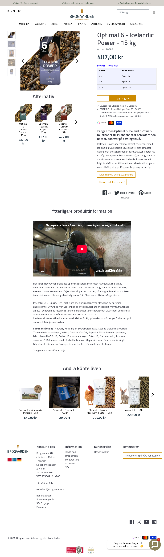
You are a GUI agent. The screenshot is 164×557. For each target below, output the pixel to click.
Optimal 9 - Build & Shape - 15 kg (43, 128)
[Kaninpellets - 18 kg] (133, 392)
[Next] (76, 60)
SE (14, 11)
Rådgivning (40, 24)
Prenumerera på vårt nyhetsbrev (142, 455)
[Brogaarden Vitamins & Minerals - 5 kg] (30, 392)
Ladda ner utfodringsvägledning (116, 174)
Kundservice (137, 24)
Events (82, 24)
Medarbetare (72, 459)
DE (19, 11)
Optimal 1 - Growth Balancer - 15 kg (64, 128)
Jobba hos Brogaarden (71, 454)
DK (9, 11)
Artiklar (69, 24)
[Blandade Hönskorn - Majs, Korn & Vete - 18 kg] (99, 392)
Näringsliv (97, 24)
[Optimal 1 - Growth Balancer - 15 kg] (63, 113)
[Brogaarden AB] (82, 14)
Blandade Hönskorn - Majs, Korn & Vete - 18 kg (99, 411)
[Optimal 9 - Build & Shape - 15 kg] (43, 113)
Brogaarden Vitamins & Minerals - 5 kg (30, 411)
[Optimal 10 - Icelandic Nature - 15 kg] (23, 113)
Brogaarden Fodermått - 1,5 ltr (65, 411)
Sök (67, 467)
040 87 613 (47, 483)
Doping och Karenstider (112, 182)
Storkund (70, 463)
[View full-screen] (78, 35)
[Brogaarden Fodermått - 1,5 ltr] (64, 392)
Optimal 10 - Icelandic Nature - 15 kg (23, 129)
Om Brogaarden (116, 24)
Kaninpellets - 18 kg (134, 410)
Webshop (24, 24)
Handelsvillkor (101, 452)
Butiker (55, 24)
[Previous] (23, 60)
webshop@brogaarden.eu (50, 489)
